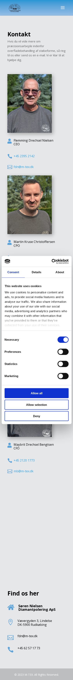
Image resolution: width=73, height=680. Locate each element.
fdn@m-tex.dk (24, 167)
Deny (36, 416)
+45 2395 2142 (24, 156)
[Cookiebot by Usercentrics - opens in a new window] (52, 261)
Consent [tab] (13, 272)
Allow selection (36, 404)
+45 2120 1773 (24, 460)
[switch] (63, 352)
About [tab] (59, 272)
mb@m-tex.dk (23, 471)
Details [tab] (36, 272)
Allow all (36, 393)
